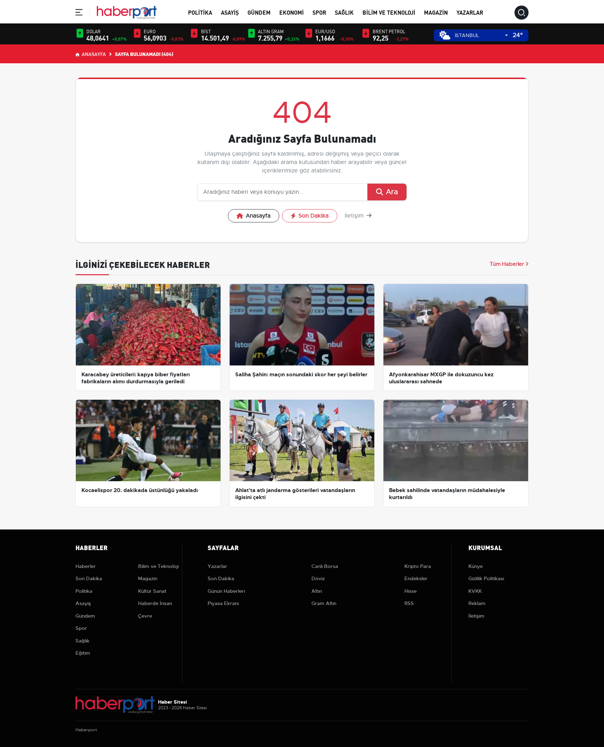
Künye (475, 566)
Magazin (436, 12)
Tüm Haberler (507, 264)
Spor (319, 12)
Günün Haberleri (226, 591)
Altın (316, 591)
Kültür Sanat (152, 591)
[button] (79, 13)
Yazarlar (469, 12)
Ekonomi (291, 12)
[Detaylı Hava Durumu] (444, 35)
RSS (409, 603)
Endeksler (415, 578)
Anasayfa (93, 53)
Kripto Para (417, 566)
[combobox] (481, 35)
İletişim (355, 215)
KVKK (475, 591)
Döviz (318, 578)
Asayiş (230, 12)
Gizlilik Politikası (486, 578)
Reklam (477, 603)
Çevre (145, 616)
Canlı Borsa (324, 566)
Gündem (259, 12)
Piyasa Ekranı (223, 603)
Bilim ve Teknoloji (388, 12)
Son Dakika (314, 215)
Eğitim (83, 653)
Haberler (86, 566)
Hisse (410, 591)
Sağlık (344, 12)
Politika (200, 12)
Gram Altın (323, 603)
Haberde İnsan (155, 603)
